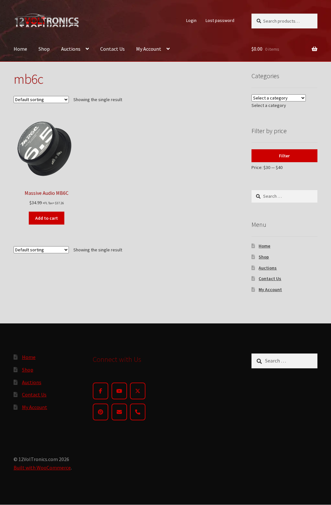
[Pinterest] (100, 412)
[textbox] (268, 105)
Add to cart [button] (46, 218)
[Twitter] (137, 391)
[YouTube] (119, 391)
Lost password (220, 20)
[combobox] (268, 105)
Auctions (70, 49)
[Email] (119, 412)
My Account (148, 49)
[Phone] (137, 412)
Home (20, 49)
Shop (44, 49)
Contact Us (112, 49)
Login (191, 20)
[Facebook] (100, 391)
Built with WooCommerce (42, 467)
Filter (284, 156)
